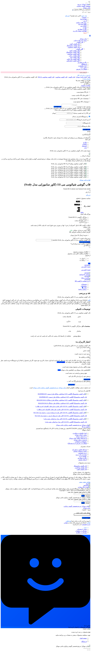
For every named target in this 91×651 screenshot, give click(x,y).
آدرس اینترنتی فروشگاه (83, 119)
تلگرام (85, 142)
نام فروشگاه (86, 123)
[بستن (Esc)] (84, 648)
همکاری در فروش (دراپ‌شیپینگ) (77, 443)
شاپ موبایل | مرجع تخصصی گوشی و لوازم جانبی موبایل (49, 388)
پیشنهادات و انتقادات (81, 441)
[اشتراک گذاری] (86, 648)
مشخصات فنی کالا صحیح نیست (79, 98)
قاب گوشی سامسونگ (80, 466)
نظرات (85, 27)
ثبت (89, 263)
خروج (85, 32)
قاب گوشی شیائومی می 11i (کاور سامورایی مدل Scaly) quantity (71, 240)
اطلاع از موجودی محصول (80, 252)
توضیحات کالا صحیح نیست (81, 101)
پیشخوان (84, 17)
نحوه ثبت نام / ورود (81, 454)
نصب (59, 370)
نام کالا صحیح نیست (83, 92)
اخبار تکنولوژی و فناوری (80, 433)
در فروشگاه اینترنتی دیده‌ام (80, 116)
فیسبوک (84, 146)
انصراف (88, 495)
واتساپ (84, 144)
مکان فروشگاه (85, 126)
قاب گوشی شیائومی (61, 77)
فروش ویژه (83, 72)
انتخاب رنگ (87, 206)
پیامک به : (82, 260)
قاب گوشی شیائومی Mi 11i (46, 77)
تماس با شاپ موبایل (81, 435)
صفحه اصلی (83, 638)
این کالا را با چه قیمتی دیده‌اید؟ (81, 113)
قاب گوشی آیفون (82, 469)
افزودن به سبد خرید (85, 242)
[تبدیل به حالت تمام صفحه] (88, 648)
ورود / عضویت (86, 518)
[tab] (44, 284)
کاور (89, 300)
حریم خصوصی (82, 453)
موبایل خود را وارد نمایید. (83, 513)
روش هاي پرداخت (81, 22)
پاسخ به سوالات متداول (80, 451)
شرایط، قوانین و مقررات (79, 449)
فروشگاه (84, 641)
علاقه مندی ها (82, 24)
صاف (82, 212)
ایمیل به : (82, 258)
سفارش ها (83, 19)
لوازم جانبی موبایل (81, 77)
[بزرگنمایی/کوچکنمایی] (89, 648)
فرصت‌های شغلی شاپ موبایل (78, 438)
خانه (89, 77)
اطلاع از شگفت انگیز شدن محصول (78, 253)
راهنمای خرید (83, 456)
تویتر (85, 147)
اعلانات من (83, 26)
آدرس (85, 21)
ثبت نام (67, 16)
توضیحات (84, 284)
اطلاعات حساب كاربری (80, 31)
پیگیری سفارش (82, 29)
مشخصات (84, 286)
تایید (83, 495)
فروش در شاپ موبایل (80, 440)
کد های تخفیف (82, 459)
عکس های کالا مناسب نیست (80, 95)
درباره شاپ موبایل (81, 436)
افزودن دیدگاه (61, 362)
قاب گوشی (71, 77)
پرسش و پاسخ (82, 289)
